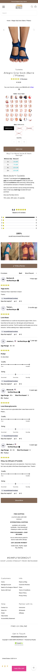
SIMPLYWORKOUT (18, 639)
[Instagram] (5, 666)
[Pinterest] (7, 666)
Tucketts (21, 176)
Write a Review (23, 266)
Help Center (4, 615)
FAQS (3, 613)
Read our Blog (23, 582)
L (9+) (19, 133)
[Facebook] (2, 666)
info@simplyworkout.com (19, 636)
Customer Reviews (24, 584)
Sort (20, 273)
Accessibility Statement (8, 618)
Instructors (22, 607)
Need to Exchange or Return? (9, 587)
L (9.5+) (19, 128)
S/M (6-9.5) (8, 128)
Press (20, 587)
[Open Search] (31, 7)
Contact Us (4, 607)
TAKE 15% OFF (19, 668)
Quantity (19, 138)
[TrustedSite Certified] (19, 644)
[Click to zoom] (34, 30)
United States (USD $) (8, 658)
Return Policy (23, 593)
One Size (29, 128)
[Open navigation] (5, 6)
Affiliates (21, 613)
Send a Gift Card (6, 590)
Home (8, 20)
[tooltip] (9, 298)
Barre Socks (9, 176)
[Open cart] (35, 6)
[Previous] (4, 30)
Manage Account (6, 584)
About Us (3, 610)
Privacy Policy (23, 595)
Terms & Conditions (24, 590)
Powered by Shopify (30, 639)
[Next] (9, 30)
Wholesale (22, 610)
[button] (19, 79)
